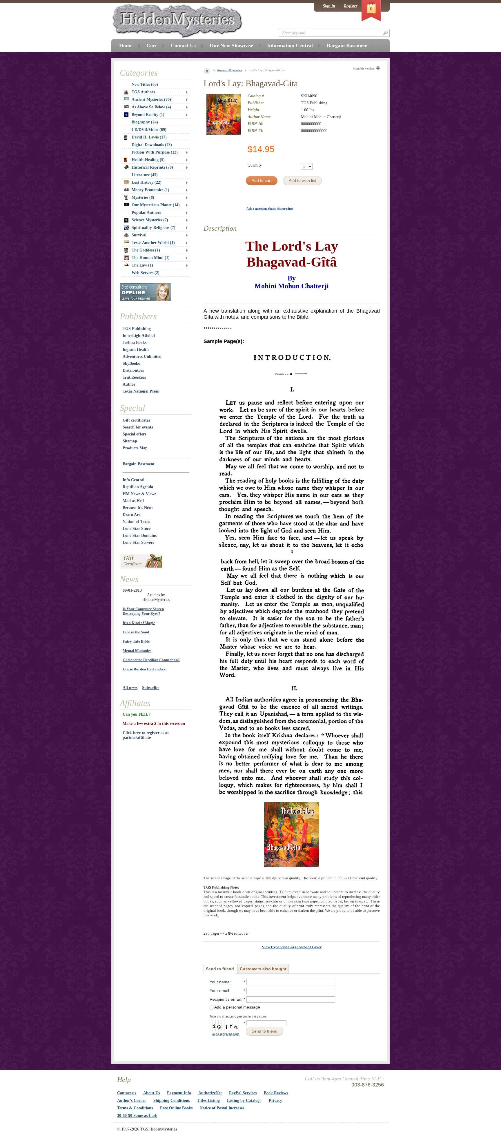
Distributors (133, 370)
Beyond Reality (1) (148, 114)
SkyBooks (131, 363)
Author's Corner (131, 1100)
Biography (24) (145, 122)
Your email (219, 990)
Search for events (138, 427)
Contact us (126, 1093)
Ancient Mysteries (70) (151, 99)
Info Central (133, 480)
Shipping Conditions (171, 1100)
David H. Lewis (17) (149, 137)
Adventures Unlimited (142, 356)
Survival (139, 235)
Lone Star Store (136, 528)
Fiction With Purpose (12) (155, 152)
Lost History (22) (146, 182)
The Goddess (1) (146, 250)
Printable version (363, 68)
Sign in (329, 6)
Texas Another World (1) (153, 242)
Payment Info (179, 1093)
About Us (151, 1093)
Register (350, 6)
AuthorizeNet (210, 1093)
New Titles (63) (145, 84)
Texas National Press (141, 391)
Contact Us (183, 45)
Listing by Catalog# (244, 1100)
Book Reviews (276, 1093)
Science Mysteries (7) (150, 220)
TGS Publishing (137, 329)
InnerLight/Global (139, 335)
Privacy (275, 1100)
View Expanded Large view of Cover (292, 947)
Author (129, 384)
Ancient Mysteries (229, 70)
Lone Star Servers (138, 542)
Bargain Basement (139, 464)
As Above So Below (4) (151, 107)
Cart (151, 45)
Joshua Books (134, 342)
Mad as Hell (133, 501)
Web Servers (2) (145, 273)
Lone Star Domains (140, 535)
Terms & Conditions (135, 1108)
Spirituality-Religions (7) (153, 227)
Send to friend (220, 969)
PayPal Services (243, 1093)
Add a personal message (236, 1007)
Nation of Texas (136, 521)
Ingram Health (136, 349)
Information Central (290, 45)
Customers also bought (263, 969)
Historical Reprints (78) (152, 167)
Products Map (135, 448)
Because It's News (138, 508)
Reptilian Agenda (138, 487)
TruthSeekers (134, 377)
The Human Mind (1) (151, 258)
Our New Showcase (231, 45)
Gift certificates (136, 420)
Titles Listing (208, 1100)
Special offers (134, 434)
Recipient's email (225, 999)
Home (125, 45)
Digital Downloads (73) (152, 145)
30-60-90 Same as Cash (137, 1115)
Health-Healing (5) (148, 160)
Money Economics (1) (150, 190)
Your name (220, 982)
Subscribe (150, 687)
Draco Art (131, 515)
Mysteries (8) (143, 197)
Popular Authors (146, 212)
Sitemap (130, 441)
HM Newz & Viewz (139, 494)
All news (130, 687)
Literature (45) (145, 175)
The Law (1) (142, 265)
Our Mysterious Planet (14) (156, 205)
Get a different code (225, 1033)
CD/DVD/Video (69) (149, 129)
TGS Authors (143, 92)
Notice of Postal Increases (222, 1108)
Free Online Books (176, 1108)
